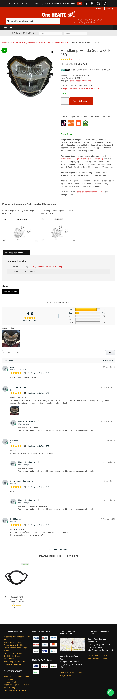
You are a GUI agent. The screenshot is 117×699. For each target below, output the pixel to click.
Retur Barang (9, 687)
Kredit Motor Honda (12, 656)
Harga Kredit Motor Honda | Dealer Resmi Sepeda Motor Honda (58, 14)
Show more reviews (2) (58, 550)
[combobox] (33, 21)
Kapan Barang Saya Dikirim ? (16, 685)
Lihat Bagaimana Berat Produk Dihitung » (46, 266)
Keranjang (109, 9)
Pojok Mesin (9, 659)
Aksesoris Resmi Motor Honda (17, 637)
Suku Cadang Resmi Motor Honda (30, 42)
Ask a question (10, 291)
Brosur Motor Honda (12, 642)
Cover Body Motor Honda (15, 645)
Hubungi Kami (10, 682)
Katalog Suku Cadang (13, 653)
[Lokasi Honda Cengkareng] (72, 651)
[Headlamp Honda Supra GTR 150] (25, 373)
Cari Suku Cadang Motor (23, 33)
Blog (6, 639)
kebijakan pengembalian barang (90, 192)
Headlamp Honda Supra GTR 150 (40, 373)
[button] (6, 27)
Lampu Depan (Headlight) (58, 42)
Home (4, 42)
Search (110, 352)
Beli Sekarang (81, 101)
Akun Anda (99, 9)
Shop (11, 42)
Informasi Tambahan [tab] (14, 253)
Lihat (79, 3)
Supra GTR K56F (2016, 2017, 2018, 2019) (81, 88)
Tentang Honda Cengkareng (16, 690)
